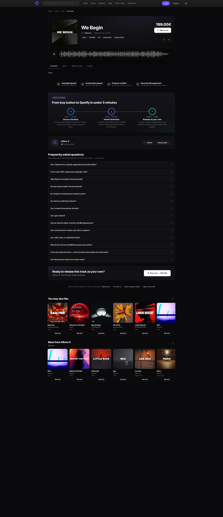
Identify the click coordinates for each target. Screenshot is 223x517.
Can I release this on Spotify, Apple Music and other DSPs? (74, 164)
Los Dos (138, 371)
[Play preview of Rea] (123, 359)
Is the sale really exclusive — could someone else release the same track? (79, 252)
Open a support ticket (132, 287)
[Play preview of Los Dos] (145, 359)
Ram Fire (51, 325)
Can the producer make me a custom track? (68, 259)
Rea (114, 371)
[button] (166, 3)
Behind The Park (75, 371)
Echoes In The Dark (77, 325)
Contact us (117, 287)
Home (50, 11)
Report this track (149, 287)
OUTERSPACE (96, 327)
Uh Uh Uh (116, 325)
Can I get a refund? (58, 215)
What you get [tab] (77, 66)
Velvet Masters (118, 327)
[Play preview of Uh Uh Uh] (123, 313)
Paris (159, 371)
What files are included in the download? (67, 179)
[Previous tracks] (168, 299)
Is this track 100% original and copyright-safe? (69, 172)
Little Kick (95, 371)
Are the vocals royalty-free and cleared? (66, 186)
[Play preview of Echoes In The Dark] (79, 313)
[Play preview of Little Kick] (101, 359)
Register (176, 3)
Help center (106, 287)
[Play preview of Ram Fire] (58, 313)
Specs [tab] (64, 66)
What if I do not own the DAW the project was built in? (71, 245)
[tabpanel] (111, 72)
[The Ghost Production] (37, 3)
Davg (71, 327)
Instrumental (107, 37)
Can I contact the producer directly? (65, 208)
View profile (162, 143)
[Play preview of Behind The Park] (79, 359)
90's (158, 325)
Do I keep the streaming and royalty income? (68, 194)
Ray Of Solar (96, 325)
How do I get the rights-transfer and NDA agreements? (72, 223)
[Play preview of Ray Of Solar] (101, 313)
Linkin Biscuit (140, 325)
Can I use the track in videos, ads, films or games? (70, 230)
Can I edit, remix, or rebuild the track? (65, 237)
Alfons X (65, 141)
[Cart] (186, 3)
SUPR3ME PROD (53, 327)
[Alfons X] (55, 142)
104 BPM (92, 37)
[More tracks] (173, 299)
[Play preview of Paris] (167, 359)
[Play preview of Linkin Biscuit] (145, 313)
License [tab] (90, 66)
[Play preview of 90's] (167, 313)
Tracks (56, 11)
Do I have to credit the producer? (63, 201)
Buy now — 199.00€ (158, 273)
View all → (51, 345)
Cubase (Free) (119, 37)
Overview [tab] (53, 66)
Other (63, 11)
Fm (99, 37)
